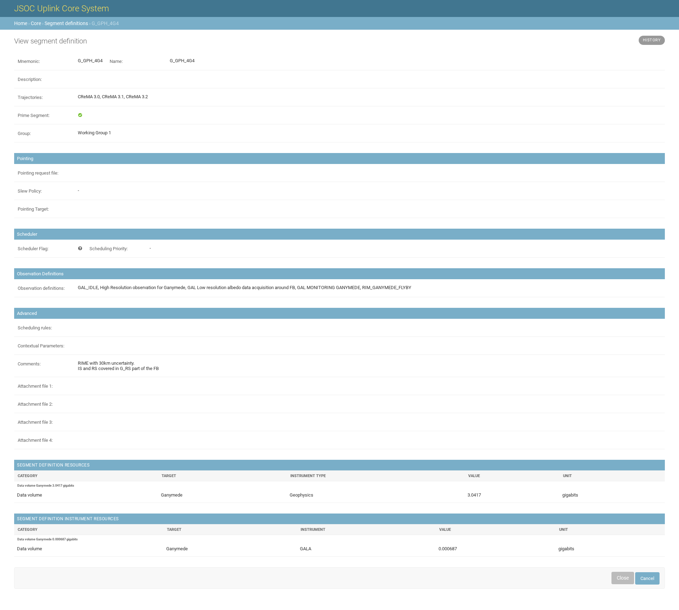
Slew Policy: (30, 191)
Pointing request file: (38, 173)
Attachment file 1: (35, 386)
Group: (24, 133)
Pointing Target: (33, 209)
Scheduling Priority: (108, 248)
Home (20, 23)
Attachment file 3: (35, 422)
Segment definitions (66, 23)
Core (36, 23)
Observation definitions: (41, 288)
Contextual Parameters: (41, 345)
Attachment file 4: (35, 440)
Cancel (647, 578)
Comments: (29, 363)
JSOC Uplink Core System (61, 8)
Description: (30, 79)
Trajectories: (30, 97)
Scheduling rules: (35, 327)
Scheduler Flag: (33, 248)
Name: (116, 61)
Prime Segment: (34, 115)
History (652, 40)
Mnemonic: (29, 61)
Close (623, 578)
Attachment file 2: (35, 404)
